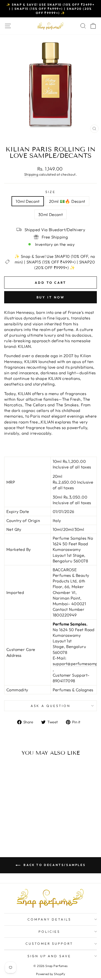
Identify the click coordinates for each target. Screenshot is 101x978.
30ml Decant (50, 214)
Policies (49, 931)
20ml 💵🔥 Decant (67, 201)
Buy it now (51, 297)
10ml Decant (28, 201)
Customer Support (49, 943)
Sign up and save (49, 956)
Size (50, 192)
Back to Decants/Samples (54, 865)
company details (49, 919)
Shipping (31, 174)
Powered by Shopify (50, 974)
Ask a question (50, 706)
